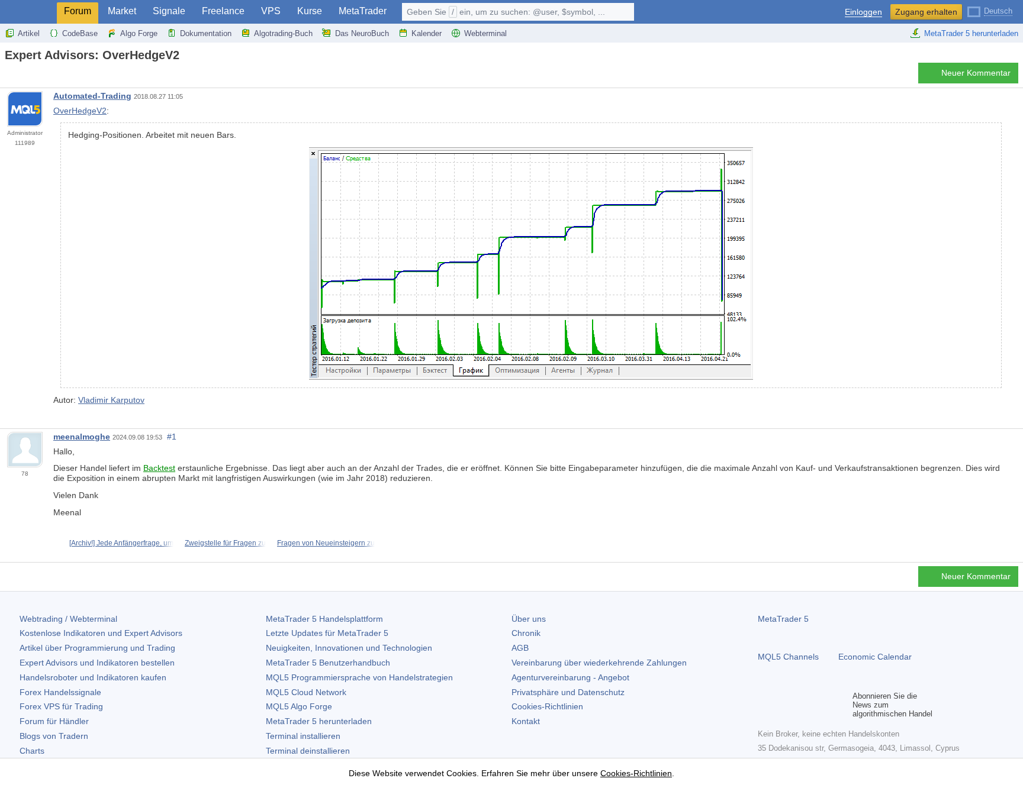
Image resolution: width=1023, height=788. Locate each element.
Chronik (526, 633)
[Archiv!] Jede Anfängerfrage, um (121, 543)
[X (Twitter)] (803, 705)
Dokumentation (205, 33)
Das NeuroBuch (362, 33)
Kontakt (525, 721)
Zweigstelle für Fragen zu (225, 543)
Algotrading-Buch (283, 33)
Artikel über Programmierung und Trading (97, 648)
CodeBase (80, 33)
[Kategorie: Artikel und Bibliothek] (22, 76)
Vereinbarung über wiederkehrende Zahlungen (599, 662)
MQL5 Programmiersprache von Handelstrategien (359, 677)
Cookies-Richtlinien (547, 706)
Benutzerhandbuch (328, 662)
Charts (32, 750)
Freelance (223, 11)
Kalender (426, 33)
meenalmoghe (81, 436)
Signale (169, 11)
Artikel (29, 33)
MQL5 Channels (788, 656)
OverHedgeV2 (80, 110)
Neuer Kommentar (976, 72)
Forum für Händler (54, 721)
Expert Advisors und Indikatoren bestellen (97, 662)
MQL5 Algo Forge (299, 706)
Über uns (528, 619)
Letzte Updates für (327, 633)
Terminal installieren (303, 736)
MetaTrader (363, 11)
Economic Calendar (875, 656)
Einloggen (863, 12)
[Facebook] (765, 705)
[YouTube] (822, 705)
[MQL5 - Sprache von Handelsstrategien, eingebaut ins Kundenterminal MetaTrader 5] (28, 12)
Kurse (309, 11)
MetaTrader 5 (783, 619)
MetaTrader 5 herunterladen (971, 33)
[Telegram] (784, 705)
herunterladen (319, 721)
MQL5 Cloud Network (306, 692)
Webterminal (485, 33)
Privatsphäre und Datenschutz (568, 692)
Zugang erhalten (926, 12)
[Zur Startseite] (8, 76)
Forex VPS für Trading (61, 706)
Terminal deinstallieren (308, 750)
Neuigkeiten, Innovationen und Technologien (349, 648)
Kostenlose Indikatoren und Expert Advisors (101, 633)
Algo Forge (138, 33)
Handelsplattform (324, 619)
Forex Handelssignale (60, 692)
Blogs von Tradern (54, 736)
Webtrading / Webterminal (68, 619)
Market (122, 11)
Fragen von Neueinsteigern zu (326, 543)
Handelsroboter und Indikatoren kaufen (93, 677)
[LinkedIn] (841, 705)
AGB (520, 648)
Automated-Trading (92, 96)
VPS (271, 11)
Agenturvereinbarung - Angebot (570, 677)
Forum (77, 11)
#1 (171, 436)
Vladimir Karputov (111, 400)
